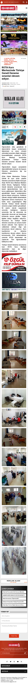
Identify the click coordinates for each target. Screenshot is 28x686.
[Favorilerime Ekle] (24, 126)
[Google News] (8, 86)
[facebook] (7, 661)
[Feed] (21, 661)
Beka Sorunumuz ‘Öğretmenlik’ (11, 598)
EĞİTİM (12, 58)
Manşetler (13, 61)
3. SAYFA (7, 58)
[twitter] (10, 661)
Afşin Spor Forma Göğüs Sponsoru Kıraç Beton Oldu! (13, 605)
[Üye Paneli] (25, 2)
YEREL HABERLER (8, 63)
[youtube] (18, 661)
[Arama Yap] (23, 2)
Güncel (11, 60)
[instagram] (14, 661)
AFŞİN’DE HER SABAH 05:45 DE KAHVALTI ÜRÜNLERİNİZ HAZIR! (13, 595)
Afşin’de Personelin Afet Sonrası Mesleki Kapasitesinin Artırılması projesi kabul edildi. (13, 592)
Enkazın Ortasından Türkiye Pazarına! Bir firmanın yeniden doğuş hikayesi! (13, 602)
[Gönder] (25, 653)
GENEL (6, 60)
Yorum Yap (14, 636)
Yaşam (6, 63)
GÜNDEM (7, 61)
